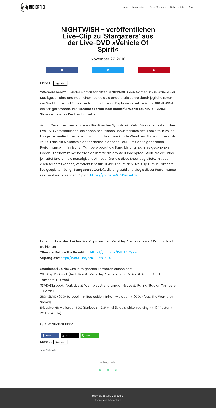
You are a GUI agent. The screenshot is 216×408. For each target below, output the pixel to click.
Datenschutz (114, 400)
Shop (191, 7)
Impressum (101, 400)
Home (125, 7)
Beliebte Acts (177, 7)
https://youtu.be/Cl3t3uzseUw (113, 175)
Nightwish (60, 83)
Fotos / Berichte (157, 7)
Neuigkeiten (138, 7)
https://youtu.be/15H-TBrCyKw (113, 252)
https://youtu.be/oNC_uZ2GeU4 (86, 258)
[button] (62, 70)
